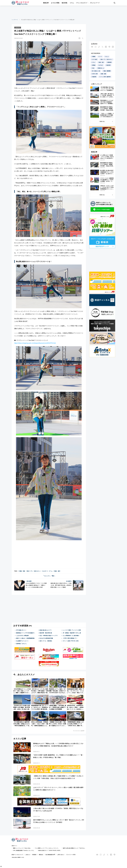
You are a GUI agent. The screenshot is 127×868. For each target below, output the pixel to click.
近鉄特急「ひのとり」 (21, 643)
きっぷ (107, 56)
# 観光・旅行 (57, 571)
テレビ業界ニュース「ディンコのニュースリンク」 (47, 848)
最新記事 (46, 3)
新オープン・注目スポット (106, 59)
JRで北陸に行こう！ (21, 630)
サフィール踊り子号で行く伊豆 (71, 641)
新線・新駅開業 (107, 70)
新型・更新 (103, 73)
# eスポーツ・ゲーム (47, 571)
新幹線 (93, 65)
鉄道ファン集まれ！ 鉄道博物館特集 (25, 638)
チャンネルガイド (81, 3)
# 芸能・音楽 (21, 571)
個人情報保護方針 (50, 854)
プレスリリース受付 (71, 854)
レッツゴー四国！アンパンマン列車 (72, 630)
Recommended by (76, 730)
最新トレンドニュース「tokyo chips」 (22, 848)
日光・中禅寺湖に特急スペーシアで (48, 635)
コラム (72, 3)
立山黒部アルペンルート (22, 641)
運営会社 (41, 854)
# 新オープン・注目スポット (33, 571)
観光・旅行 (101, 62)
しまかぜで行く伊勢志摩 (22, 635)
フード (100, 56)
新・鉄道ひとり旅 (96, 70)
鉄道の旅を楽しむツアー (46, 630)
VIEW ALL (102, 121)
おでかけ (101, 65)
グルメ (93, 62)
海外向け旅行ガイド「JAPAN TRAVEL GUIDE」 (49, 850)
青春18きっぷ (101, 68)
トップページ (15, 19)
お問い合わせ (60, 854)
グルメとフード (95, 3)
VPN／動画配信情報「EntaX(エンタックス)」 (23, 850)
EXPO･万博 (94, 73)
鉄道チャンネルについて (17, 854)
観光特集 (64, 3)
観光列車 (108, 65)
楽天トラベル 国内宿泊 (46, 641)
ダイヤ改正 (94, 59)
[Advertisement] (63, 12)
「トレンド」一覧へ (49, 576)
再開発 (93, 56)
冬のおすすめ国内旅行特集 (46, 638)
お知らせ (28, 854)
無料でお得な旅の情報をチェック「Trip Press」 (74, 848)
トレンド (18, 27)
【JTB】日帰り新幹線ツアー (70, 638)
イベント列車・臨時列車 (105, 76)
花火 (93, 68)
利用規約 (34, 854)
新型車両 (109, 62)
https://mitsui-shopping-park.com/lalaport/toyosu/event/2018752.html (35, 343)
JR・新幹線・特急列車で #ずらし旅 (72, 633)
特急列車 (94, 76)
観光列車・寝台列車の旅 (46, 633)
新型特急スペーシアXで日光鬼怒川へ (25, 633)
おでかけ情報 (55, 3)
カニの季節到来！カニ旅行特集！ (71, 635)
